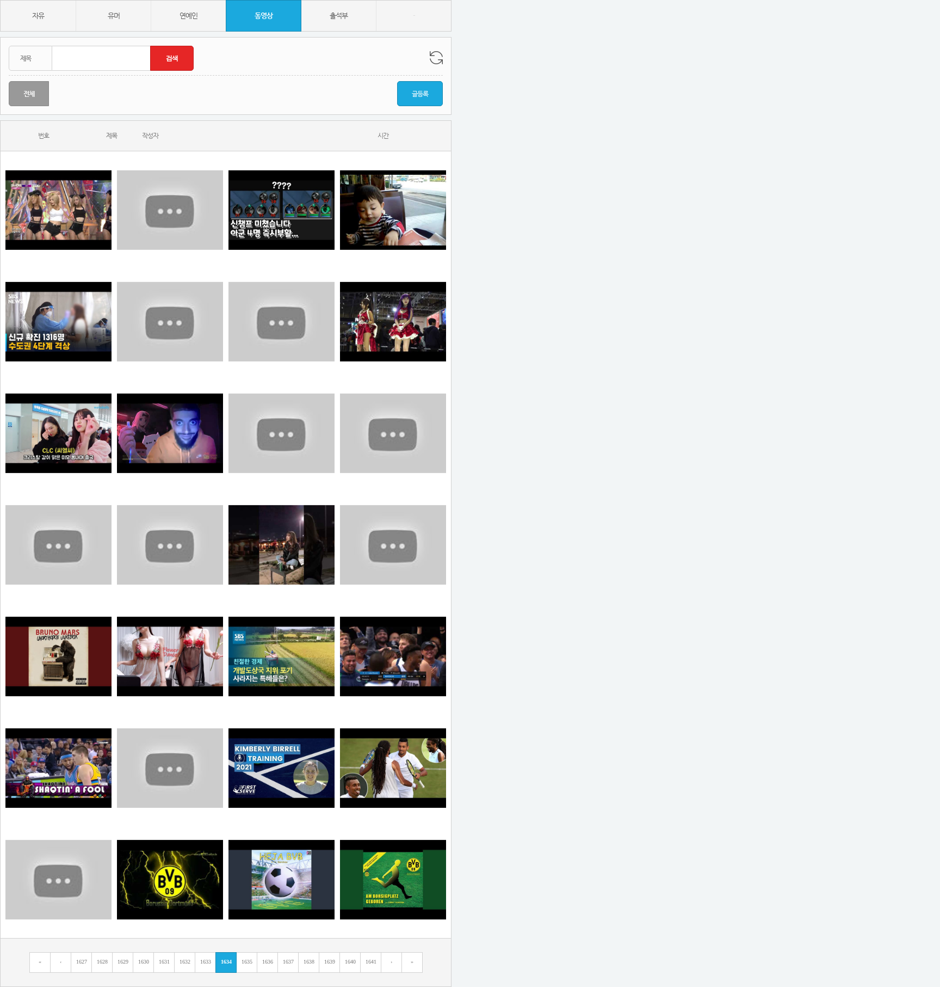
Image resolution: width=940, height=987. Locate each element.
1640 (350, 962)
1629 (123, 962)
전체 (28, 93)
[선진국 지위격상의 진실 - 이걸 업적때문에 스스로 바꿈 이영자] (281, 656)
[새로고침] (436, 57)
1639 (329, 962)
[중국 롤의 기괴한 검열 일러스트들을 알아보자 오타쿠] (170, 545)
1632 (185, 962)
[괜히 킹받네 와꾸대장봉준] (281, 545)
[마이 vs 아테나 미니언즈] (393, 321)
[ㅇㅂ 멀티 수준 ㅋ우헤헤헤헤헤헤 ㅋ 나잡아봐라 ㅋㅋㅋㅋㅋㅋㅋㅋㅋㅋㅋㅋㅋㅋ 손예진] (58, 879)
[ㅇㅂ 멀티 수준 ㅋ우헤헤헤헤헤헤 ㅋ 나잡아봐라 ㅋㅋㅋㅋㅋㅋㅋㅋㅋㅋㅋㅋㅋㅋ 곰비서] (393, 879)
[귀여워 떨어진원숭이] (281, 433)
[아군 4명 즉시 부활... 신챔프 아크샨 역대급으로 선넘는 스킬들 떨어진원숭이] (281, 210)
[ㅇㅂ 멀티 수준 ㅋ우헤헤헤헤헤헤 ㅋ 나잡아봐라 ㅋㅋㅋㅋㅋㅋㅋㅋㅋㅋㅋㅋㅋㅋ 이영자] (58, 768)
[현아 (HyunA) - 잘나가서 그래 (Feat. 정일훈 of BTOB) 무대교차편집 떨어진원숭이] (58, 210)
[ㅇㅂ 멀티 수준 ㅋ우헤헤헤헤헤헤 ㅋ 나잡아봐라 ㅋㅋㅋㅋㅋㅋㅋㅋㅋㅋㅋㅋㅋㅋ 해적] (170, 768)
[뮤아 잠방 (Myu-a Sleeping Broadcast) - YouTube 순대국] (393, 433)
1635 (247, 962)
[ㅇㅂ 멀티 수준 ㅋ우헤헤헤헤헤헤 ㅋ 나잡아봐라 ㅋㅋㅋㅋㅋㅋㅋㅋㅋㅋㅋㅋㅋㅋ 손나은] (393, 656)
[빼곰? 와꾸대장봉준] (170, 210)
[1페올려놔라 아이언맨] (170, 656)
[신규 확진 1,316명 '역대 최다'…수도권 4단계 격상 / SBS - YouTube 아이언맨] (58, 321)
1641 (371, 962)
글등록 (420, 93)
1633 (205, 962)
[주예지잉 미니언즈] (281, 321)
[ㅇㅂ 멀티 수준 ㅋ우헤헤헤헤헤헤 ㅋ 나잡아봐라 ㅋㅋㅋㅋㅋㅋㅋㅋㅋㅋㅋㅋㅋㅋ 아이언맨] (170, 879)
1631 (164, 962)
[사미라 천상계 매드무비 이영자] (170, 321)
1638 (309, 962)
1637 (288, 962)
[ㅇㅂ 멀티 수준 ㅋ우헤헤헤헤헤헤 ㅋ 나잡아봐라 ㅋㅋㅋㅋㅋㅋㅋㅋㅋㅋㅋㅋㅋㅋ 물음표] (281, 879)
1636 (267, 962)
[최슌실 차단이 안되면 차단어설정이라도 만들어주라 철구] (58, 545)
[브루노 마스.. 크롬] (58, 656)
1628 (102, 962)
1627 (81, 962)
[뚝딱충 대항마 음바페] (393, 545)
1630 (143, 962)
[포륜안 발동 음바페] (58, 433)
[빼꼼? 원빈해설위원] (393, 210)
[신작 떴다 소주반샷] (170, 433)
